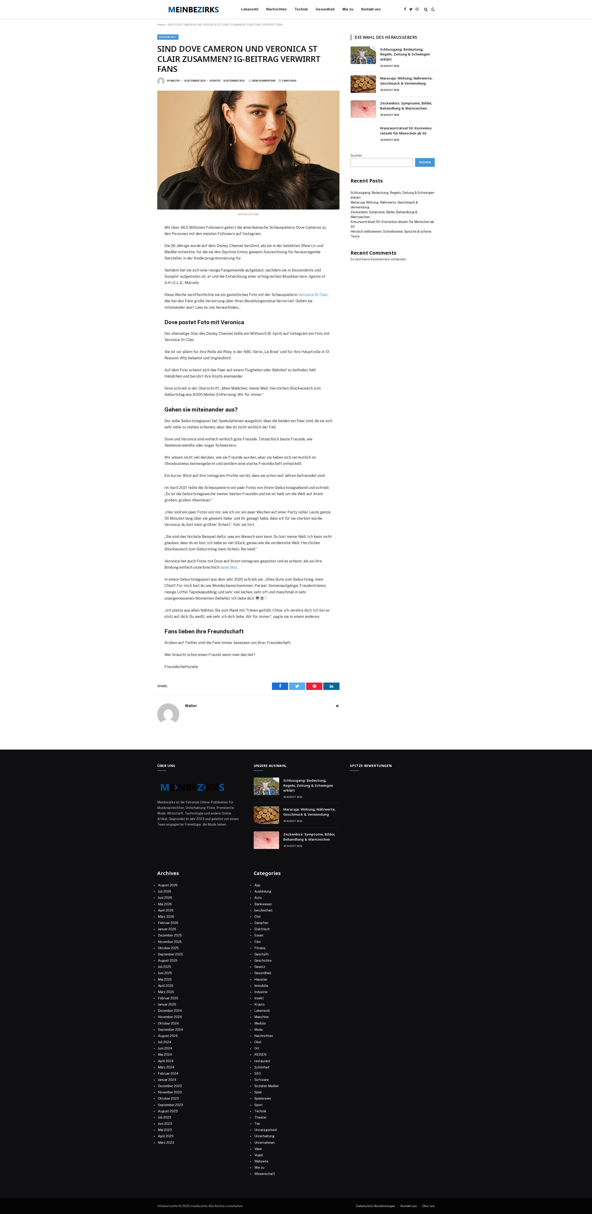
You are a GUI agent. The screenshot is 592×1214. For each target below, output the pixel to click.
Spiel (258, 1092)
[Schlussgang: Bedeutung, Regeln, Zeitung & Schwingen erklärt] (363, 55)
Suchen (356, 155)
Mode (258, 1029)
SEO (257, 1073)
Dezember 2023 (170, 1086)
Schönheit (262, 1067)
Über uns (428, 1206)
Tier (257, 1124)
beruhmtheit (168, 37)
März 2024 (166, 1067)
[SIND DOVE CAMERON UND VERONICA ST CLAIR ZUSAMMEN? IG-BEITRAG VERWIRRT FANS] (248, 150)
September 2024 (170, 1029)
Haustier (260, 979)
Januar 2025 (167, 1004)
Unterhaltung (264, 1136)
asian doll (228, 567)
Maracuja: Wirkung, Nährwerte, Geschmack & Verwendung (406, 80)
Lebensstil (249, 9)
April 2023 (165, 1136)
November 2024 (170, 1017)
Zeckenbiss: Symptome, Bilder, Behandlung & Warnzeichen (406, 105)
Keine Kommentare (264, 80)
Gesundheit (325, 9)
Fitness (259, 948)
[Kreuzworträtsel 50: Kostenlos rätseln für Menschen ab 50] (363, 134)
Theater (260, 1117)
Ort (256, 1048)
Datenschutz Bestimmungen (375, 1206)
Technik (301, 9)
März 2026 (166, 916)
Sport (258, 1105)
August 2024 (168, 1036)
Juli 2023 (164, 1117)
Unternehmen (264, 1142)
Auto (258, 898)
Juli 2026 (164, 891)
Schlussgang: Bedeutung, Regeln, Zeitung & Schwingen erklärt (405, 54)
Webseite (261, 1161)
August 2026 (168, 885)
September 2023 (170, 1105)
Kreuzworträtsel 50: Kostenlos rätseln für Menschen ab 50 (406, 130)
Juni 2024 (165, 1048)
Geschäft (261, 954)
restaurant (262, 1061)
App (257, 885)
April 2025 (165, 986)
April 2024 (166, 1061)
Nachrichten (276, 9)
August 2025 (168, 960)
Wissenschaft (264, 1174)
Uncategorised (265, 1130)
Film (257, 942)
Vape (258, 1149)
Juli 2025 (164, 967)
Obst (258, 1042)
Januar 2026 (167, 929)
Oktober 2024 (168, 1023)
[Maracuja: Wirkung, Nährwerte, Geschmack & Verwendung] (363, 84)
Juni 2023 (165, 1124)
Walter (175, 80)
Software (261, 1080)
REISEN (260, 1054)
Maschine (261, 1017)
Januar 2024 (167, 1080)
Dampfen (261, 923)
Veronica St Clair (313, 295)
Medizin (260, 1023)
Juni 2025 (165, 973)
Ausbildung (262, 891)
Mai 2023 (165, 1130)
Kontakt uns (371, 9)
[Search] (426, 9)
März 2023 (166, 1142)
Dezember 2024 (170, 1011)
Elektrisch (262, 929)
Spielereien (262, 1098)
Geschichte (262, 960)
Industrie (261, 992)
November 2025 (170, 942)
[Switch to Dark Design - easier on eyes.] (432, 9)
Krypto (259, 1004)
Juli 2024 (164, 1042)
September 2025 (170, 954)
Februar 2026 (168, 923)
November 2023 (170, 1092)
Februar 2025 (168, 998)
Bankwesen (263, 904)
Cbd (257, 916)
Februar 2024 (168, 1073)
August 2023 (168, 1111)
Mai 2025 (165, 979)
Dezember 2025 (170, 935)
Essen (258, 935)
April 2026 (165, 910)
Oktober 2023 (168, 1098)
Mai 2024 (165, 1054)
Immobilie (261, 986)
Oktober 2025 (168, 948)
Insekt (259, 998)
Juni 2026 (165, 898)
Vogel (258, 1155)
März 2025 (166, 992)
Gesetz (259, 967)
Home (161, 24)
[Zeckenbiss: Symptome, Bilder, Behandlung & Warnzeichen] (363, 109)
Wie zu (347, 9)
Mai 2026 (165, 904)
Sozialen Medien (266, 1086)
